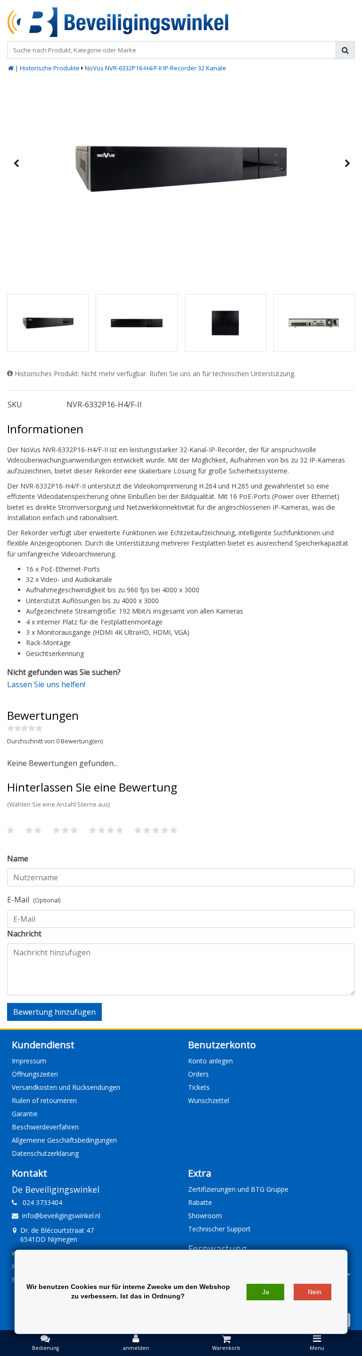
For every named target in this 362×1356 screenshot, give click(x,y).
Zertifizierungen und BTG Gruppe (238, 1189)
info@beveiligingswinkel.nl (61, 1215)
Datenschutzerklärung (45, 1153)
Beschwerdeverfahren (45, 1126)
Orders (198, 1074)
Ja (265, 1292)
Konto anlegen (210, 1060)
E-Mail (33, 899)
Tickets (199, 1087)
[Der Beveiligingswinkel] (118, 22)
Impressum (29, 1060)
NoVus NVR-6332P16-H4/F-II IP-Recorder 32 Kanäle (155, 68)
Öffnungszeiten (35, 1074)
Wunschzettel (208, 1100)
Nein (314, 1292)
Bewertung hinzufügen (54, 1012)
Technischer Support (219, 1228)
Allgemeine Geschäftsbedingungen (64, 1140)
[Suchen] (345, 50)
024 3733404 (39, 1202)
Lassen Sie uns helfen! (46, 684)
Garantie (25, 1113)
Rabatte (200, 1202)
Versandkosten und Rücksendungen (66, 1087)
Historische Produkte (50, 68)
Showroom (205, 1215)
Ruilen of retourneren (44, 1100)
